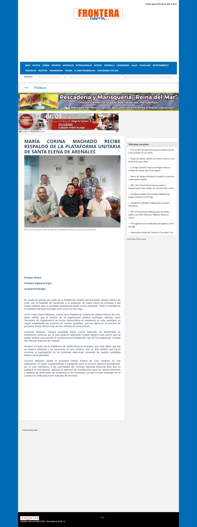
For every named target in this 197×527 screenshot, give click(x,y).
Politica (36, 65)
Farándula (109, 65)
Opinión (45, 65)
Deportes (56, 65)
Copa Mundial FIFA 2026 (107, 70)
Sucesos (98, 65)
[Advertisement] (98, 41)
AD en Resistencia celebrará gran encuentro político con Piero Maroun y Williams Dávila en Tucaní (148, 215)
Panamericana (56, 70)
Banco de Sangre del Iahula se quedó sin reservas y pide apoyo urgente (136, 77)
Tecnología (145, 65)
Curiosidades (123, 65)
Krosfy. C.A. (62, 521)
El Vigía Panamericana (85, 70)
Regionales (30, 70)
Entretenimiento (161, 65)
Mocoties (42, 70)
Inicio (28, 65)
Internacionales (84, 65)
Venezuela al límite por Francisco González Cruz (152, 232)
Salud (134, 65)
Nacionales (68, 65)
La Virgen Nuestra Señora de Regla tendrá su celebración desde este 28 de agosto (81, 77)
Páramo (68, 70)
